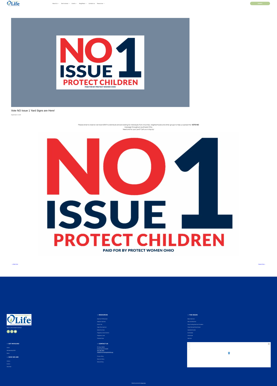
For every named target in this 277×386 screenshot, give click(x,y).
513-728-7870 (100, 350)
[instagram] (11, 331)
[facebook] (8, 331)
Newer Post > (261, 264)
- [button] (189, 346)
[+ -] (229, 354)
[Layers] (269, 344)
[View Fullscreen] (189, 349)
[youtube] (15, 331)
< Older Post (15, 264)
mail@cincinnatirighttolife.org (105, 352)
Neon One (143, 383)
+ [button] (189, 344)
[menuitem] (55, 3)
